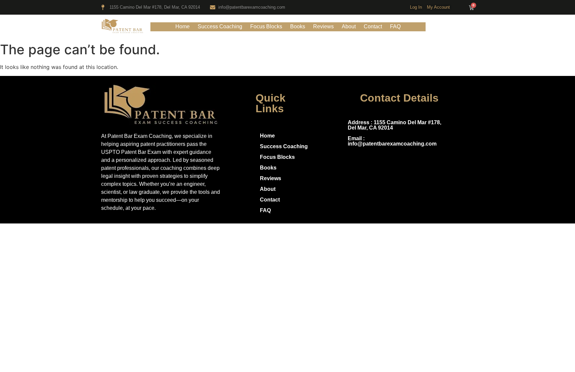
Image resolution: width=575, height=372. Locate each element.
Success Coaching (220, 26)
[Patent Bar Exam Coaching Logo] (122, 26)
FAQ (395, 26)
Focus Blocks (266, 26)
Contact (373, 26)
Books (297, 26)
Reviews (323, 26)
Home (182, 26)
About (349, 26)
